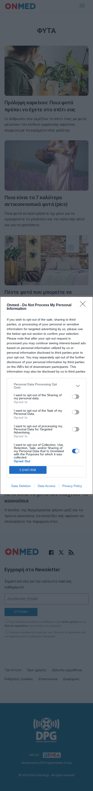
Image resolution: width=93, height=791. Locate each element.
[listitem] (46, 386)
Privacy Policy (72, 486)
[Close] (84, 305)
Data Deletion (21, 486)
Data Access (46, 486)
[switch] (75, 396)
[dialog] (46, 395)
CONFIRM (28, 470)
